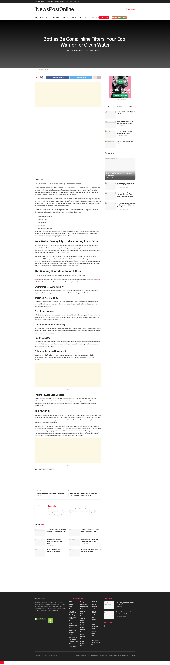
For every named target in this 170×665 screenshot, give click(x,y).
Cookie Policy (112, 655)
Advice (71, 602)
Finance (82, 611)
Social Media (95, 626)
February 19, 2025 (51, 554)
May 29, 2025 (50, 545)
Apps (70, 606)
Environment (84, 606)
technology (50, 469)
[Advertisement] (68, 94)
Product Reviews (93, 611)
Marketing (83, 639)
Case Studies (73, 637)
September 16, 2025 (123, 187)
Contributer (79, 50)
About (67, 1)
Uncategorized (95, 640)
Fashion (82, 609)
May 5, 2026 (110, 177)
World (93, 645)
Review (73, 17)
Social (93, 624)
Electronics (72, 646)
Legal (82, 634)
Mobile (82, 641)
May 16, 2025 (85, 543)
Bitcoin (71, 628)
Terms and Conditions (93, 655)
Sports (93, 628)
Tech (47, 17)
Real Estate (94, 615)
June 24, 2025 (85, 534)
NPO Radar (94, 602)
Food (81, 613)
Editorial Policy (49, 1)
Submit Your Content (40, 1)
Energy (82, 602)
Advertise (56, 1)
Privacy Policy (103, 655)
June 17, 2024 (89, 50)
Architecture (72, 609)
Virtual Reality (95, 642)
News (42, 17)
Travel (93, 638)
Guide (82, 622)
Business (71, 632)
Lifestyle (66, 17)
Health (82, 625)
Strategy (94, 633)
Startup (93, 631)
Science (93, 622)
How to (82, 629)
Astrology (72, 615)
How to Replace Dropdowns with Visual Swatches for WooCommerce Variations (125, 194)
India (81, 632)
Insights (87, 17)
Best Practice (73, 625)
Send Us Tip (62, 1)
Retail (93, 617)
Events (94, 17)
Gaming (82, 620)
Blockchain (72, 630)
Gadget (82, 618)
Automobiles (73, 621)
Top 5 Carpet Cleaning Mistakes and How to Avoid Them (54, 541)
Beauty (71, 623)
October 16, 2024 (86, 554)
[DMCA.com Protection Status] (50, 620)
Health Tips (42, 469)
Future (80, 17)
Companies (72, 639)
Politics (93, 609)
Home (36, 17)
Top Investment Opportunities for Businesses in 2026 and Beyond (126, 205)
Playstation (94, 606)
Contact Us (73, 1)
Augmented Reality (72, 618)
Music (82, 643)
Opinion (93, 604)
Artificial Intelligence (72, 611)
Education (72, 644)
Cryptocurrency (73, 641)
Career (71, 634)
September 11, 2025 (52, 534)
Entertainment (56, 17)
